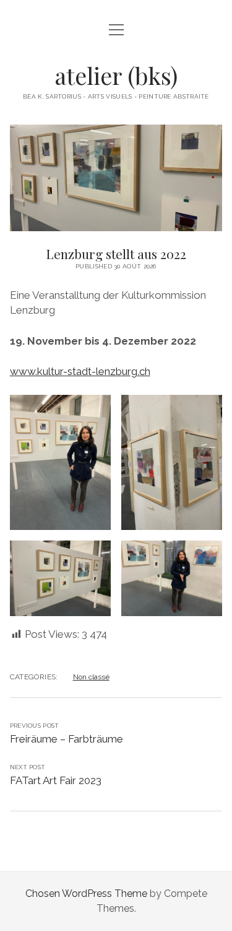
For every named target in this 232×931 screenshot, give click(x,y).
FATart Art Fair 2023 (55, 780)
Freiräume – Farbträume (66, 739)
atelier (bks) (116, 75)
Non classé (91, 677)
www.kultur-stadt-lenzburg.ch (80, 371)
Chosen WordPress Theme (86, 893)
